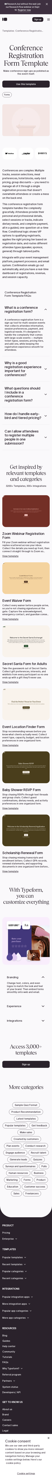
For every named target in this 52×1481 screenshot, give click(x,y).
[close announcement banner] (47, 4)
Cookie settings (26, 1473)
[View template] (26, 526)
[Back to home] (5, 19)
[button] (26, 309)
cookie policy (13, 1463)
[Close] (48, 1438)
